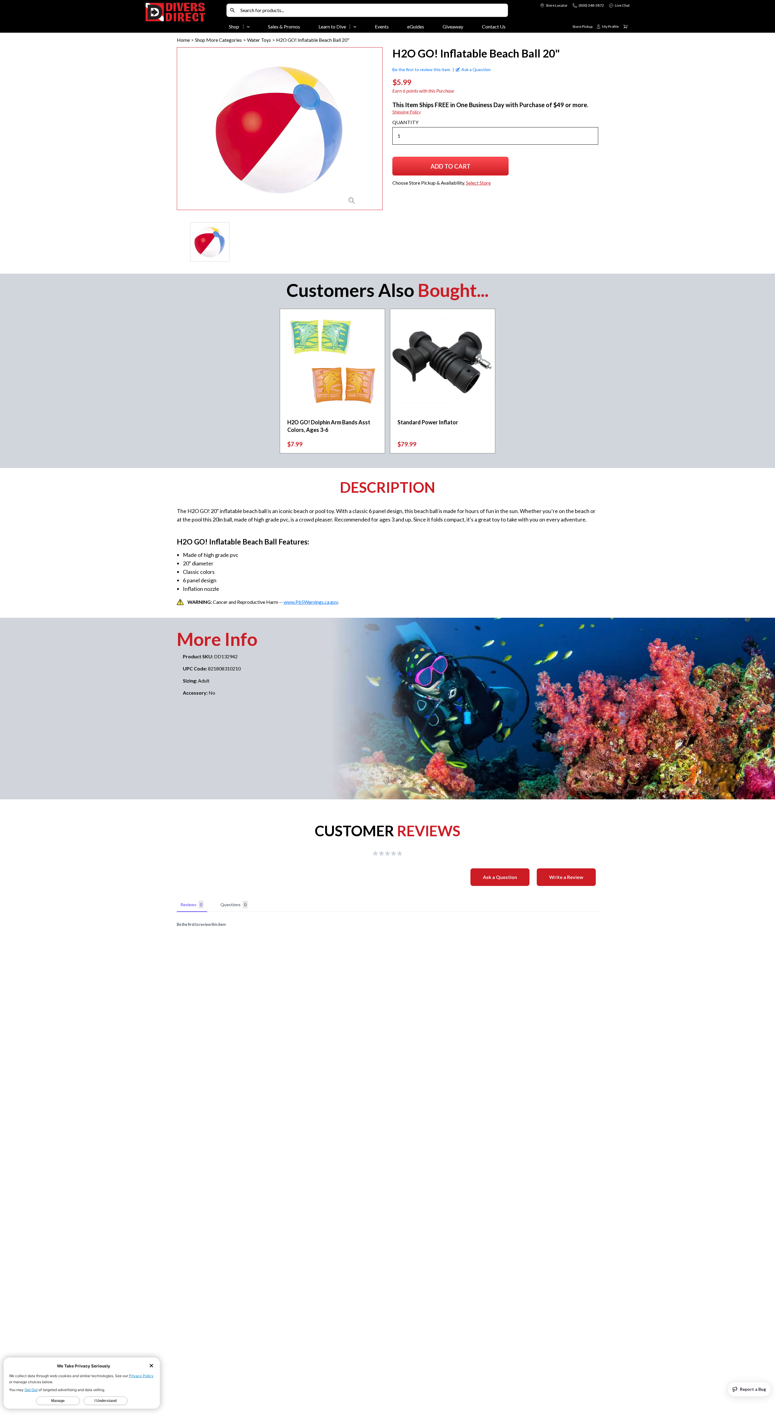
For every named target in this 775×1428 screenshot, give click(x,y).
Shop (234, 26)
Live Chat (622, 5)
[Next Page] (378, 242)
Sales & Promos (284, 26)
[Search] (232, 10)
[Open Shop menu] (248, 26)
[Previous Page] (181, 242)
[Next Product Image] (360, 128)
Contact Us (494, 26)
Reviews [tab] (191, 904)
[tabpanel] (387, 924)
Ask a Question (500, 877)
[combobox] (372, 10)
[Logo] (184, 17)
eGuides (415, 26)
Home (183, 40)
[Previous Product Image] (199, 128)
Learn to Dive (332, 26)
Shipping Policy (406, 111)
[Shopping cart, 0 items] (625, 26)
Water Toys (259, 40)
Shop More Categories (218, 40)
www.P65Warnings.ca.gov (311, 602)
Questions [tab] (233, 904)
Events (382, 26)
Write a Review (566, 877)
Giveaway (453, 26)
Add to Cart (450, 168)
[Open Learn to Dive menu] (354, 26)
